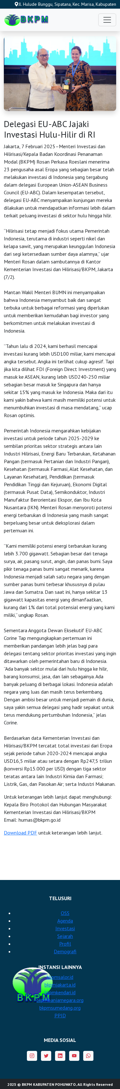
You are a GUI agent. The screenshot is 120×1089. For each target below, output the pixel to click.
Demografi (65, 951)
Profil (65, 943)
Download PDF (20, 832)
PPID (60, 1015)
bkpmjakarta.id (60, 984)
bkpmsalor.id (60, 977)
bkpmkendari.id (60, 992)
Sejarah (65, 936)
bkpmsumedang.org (60, 1007)
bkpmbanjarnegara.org (60, 1000)
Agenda (65, 920)
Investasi (65, 928)
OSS (65, 913)
